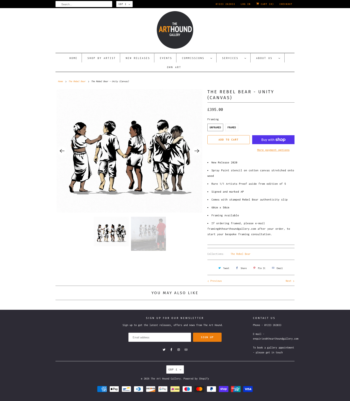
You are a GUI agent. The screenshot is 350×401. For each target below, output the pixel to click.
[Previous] (62, 150)
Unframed (215, 127)
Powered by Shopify (196, 378)
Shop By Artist (102, 58)
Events (166, 58)
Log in (246, 4)
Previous (215, 281)
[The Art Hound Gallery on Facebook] (171, 349)
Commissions (195, 58)
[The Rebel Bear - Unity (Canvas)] (129, 151)
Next (289, 281)
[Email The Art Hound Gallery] (186, 349)
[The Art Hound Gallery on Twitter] (164, 349)
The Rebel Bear (241, 254)
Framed (231, 127)
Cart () (266, 4)
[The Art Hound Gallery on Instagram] (178, 349)
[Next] (196, 150)
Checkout (286, 4)
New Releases (138, 58)
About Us (266, 58)
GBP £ (122, 4)
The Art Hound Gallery (166, 378)
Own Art (174, 67)
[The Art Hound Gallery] (175, 30)
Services (232, 58)
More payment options (273, 149)
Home (73, 58)
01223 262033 (225, 4)
